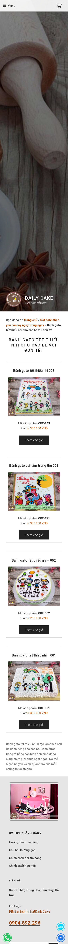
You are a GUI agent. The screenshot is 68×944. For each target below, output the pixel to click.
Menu (11, 6)
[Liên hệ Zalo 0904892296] (60, 926)
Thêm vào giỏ (34, 440)
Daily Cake (39, 298)
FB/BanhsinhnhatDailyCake (29, 911)
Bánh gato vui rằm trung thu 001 (33, 465)
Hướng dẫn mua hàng (23, 842)
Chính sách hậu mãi (22, 865)
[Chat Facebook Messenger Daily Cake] (60, 937)
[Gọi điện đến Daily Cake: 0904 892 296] (7, 937)
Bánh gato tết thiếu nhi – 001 (34, 655)
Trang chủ (30, 320)
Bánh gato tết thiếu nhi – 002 (34, 560)
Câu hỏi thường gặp (22, 850)
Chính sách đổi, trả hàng (25, 858)
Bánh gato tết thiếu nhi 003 (33, 370)
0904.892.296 (24, 923)
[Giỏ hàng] (59, 5)
